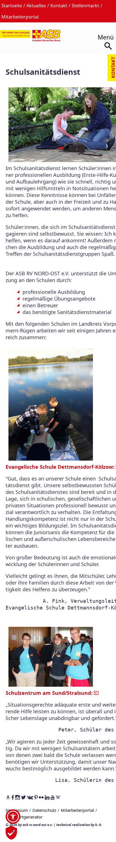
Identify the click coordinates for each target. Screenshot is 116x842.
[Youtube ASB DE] (53, 798)
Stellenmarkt (85, 6)
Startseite (11, 6)
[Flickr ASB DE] (41, 798)
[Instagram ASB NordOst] (17, 798)
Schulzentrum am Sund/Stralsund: (49, 692)
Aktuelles (36, 6)
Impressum (17, 810)
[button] (13, 816)
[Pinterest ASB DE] (36, 798)
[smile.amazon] (8, 798)
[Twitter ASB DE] (23, 798)
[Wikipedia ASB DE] (58, 798)
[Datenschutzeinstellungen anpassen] (11, 836)
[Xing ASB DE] (30, 798)
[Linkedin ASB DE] (47, 798)
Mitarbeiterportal (20, 17)
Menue (104, 35)
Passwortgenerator (24, 817)
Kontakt (58, 6)
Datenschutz (44, 810)
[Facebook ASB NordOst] (13, 798)
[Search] (109, 47)
